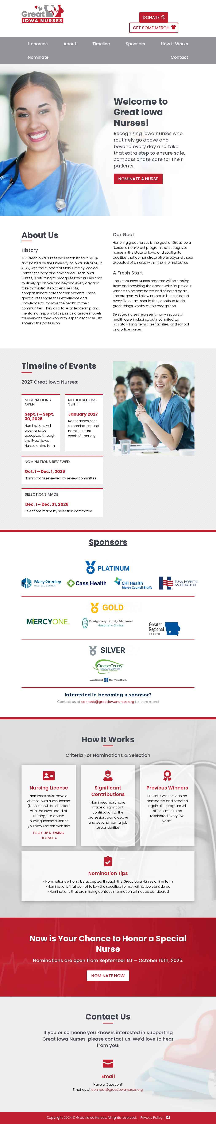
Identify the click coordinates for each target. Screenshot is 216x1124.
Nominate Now (108, 976)
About (69, 44)
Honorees (38, 44)
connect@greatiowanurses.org (107, 702)
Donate (151, 17)
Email (108, 1076)
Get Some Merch (151, 28)
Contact (179, 57)
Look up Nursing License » (48, 835)
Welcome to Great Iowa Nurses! (141, 112)
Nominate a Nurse (138, 179)
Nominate (38, 57)
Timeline (101, 44)
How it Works (174, 44)
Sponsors (135, 44)
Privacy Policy (151, 1117)
